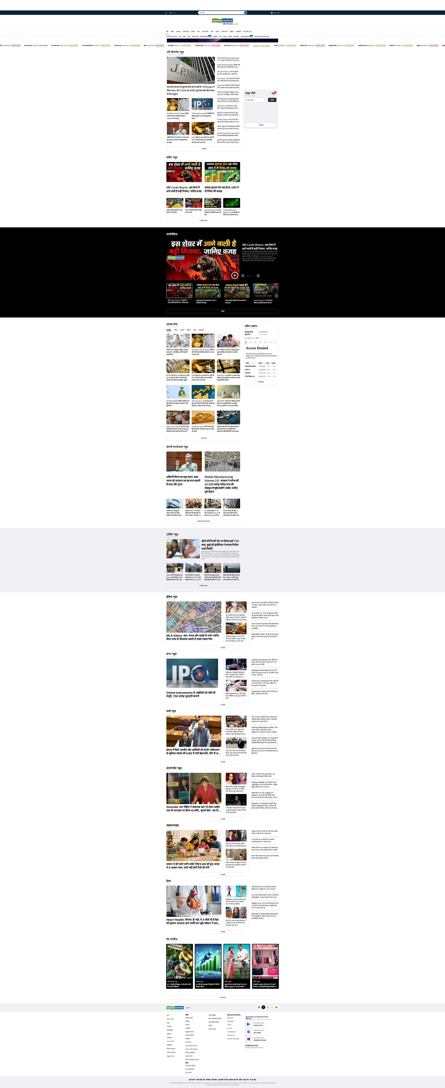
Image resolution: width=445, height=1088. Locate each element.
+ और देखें (260, 125)
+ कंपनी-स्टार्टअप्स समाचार (203, 521)
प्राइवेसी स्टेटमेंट (223, 1080)
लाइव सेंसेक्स (212, 1015)
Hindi (170, 12)
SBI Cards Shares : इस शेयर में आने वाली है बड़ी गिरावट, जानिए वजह (184, 189)
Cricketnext (231, 1032)
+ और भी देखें (260, 382)
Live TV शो (170, 1041)
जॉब (220, 36)
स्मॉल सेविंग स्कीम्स (214, 1022)
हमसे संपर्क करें (200, 1080)
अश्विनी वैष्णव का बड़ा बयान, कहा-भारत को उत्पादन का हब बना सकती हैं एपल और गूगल (178, 139)
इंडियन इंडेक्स (204, 36)
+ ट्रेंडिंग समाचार (203, 585)
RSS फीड (253, 1080)
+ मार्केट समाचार (203, 220)
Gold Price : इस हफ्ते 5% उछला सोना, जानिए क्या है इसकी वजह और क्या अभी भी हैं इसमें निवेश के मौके (228, 107)
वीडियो (232, 31)
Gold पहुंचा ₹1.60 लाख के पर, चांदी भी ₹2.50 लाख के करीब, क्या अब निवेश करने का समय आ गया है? (203, 139)
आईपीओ (187, 1039)
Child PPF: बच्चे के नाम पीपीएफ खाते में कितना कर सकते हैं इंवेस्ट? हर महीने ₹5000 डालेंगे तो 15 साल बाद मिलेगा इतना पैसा (228, 403)
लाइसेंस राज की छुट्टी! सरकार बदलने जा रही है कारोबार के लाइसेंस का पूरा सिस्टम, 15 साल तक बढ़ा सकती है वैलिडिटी (173, 513)
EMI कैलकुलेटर (190, 1069)
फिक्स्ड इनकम (171, 1049)
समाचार (178, 31)
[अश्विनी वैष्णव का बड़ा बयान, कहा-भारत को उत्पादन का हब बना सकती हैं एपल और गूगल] (178, 128)
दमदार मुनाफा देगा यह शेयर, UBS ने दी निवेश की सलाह (222, 189)
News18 (230, 1018)
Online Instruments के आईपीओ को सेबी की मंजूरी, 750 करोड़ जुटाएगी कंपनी (203, 115)
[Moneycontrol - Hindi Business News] (222, 22)
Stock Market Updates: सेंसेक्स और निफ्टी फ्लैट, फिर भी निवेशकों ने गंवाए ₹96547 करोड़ (228, 66)
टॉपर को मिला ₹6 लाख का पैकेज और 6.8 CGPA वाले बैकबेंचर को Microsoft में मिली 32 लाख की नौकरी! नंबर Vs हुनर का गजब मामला (193, 577)
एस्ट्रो (224, 36)
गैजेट (184, 36)
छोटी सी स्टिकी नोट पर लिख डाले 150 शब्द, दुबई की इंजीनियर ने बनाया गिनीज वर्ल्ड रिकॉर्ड (220, 544)
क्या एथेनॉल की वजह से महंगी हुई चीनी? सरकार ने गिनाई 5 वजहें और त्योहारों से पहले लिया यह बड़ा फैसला (228, 100)
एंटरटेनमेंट (236, 36)
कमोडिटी (238, 31)
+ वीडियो (222, 311)
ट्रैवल (217, 31)
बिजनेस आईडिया (190, 1052)
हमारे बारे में (192, 1080)
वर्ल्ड (180, 36)
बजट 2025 (170, 1019)
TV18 (229, 1025)
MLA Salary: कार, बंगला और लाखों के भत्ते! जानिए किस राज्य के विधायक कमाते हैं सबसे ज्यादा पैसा (228, 79)
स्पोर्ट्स (230, 36)
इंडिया (193, 31)
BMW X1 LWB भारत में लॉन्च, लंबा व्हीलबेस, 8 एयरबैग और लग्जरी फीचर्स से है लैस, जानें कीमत (228, 114)
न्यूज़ (168, 1023)
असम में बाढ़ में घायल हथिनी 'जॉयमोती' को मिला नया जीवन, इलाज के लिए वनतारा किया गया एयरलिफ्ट (228, 141)
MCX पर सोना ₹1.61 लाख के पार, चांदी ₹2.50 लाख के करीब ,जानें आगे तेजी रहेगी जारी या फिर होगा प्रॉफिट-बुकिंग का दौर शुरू (177, 377)
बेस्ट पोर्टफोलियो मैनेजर (215, 1019)
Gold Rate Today (191, 1046)
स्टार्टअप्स (188, 1042)
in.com (229, 1028)
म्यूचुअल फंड (170, 1056)
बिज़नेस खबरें (189, 1018)
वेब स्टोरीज (205, 31)
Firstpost (230, 1021)
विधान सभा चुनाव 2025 (192, 1059)
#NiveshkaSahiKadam (262, 36)
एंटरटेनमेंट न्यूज (174, 768)
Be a (235, 24)
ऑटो (189, 36)
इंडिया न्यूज (171, 596)
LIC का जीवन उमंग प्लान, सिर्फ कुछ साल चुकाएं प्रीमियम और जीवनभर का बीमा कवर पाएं (228, 352)
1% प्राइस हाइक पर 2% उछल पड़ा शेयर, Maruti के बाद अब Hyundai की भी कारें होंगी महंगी (212, 513)
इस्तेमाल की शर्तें (233, 1080)
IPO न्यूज (171, 653)
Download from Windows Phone (256, 1039)
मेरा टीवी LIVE (247, 31)
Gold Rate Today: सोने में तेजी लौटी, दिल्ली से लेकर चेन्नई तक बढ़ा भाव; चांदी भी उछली (203, 429)
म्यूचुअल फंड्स (189, 1032)
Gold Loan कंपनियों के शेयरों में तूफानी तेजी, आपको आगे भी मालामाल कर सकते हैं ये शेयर (228, 86)
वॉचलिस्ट (169, 1038)
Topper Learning (233, 1039)
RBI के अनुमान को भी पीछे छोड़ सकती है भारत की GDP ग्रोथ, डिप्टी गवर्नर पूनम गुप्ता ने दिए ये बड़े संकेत (228, 127)
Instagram (268, 1007)
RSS (272, 1007)
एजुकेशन (215, 36)
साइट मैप (246, 1080)
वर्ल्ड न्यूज (171, 711)
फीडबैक (208, 1080)
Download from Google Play (256, 1024)
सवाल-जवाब (212, 1029)
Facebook (259, 1007)
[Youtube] (276, 1007)
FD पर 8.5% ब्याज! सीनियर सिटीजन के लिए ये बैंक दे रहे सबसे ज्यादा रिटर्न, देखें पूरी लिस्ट (177, 403)
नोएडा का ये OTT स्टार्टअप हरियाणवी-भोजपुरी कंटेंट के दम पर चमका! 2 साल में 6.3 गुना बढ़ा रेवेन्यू (193, 513)
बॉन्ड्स (210, 1025)
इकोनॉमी (187, 1028)
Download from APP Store (256, 1031)
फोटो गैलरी (224, 31)
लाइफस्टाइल (195, 36)
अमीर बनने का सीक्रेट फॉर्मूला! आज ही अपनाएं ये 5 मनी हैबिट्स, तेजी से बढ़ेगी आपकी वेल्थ (228, 93)
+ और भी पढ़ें (203, 438)
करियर (241, 1080)
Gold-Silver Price (171, 36)
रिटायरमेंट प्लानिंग (190, 1066)
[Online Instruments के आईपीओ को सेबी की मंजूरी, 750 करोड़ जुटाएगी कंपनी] (203, 104)
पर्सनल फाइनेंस (171, 1052)
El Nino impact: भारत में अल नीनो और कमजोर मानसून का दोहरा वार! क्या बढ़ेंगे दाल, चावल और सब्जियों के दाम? (228, 120)
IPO (198, 31)
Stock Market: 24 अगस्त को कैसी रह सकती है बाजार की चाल (212, 212)
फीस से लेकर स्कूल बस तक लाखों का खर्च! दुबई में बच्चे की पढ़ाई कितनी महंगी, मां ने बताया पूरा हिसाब (212, 577)
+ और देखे (203, 149)
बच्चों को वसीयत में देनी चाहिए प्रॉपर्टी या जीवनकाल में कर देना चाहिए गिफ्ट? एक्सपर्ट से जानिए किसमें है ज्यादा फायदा (228, 429)
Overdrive (230, 1035)
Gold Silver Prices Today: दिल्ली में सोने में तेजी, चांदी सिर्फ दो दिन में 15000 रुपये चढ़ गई (177, 115)
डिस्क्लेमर (214, 1080)
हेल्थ (212, 31)
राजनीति (169, 1026)
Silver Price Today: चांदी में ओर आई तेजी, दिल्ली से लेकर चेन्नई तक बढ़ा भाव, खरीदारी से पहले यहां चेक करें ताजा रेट (177, 429)
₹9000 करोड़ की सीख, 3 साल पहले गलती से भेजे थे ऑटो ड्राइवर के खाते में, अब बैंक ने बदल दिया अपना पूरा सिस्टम (231, 513)
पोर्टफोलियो (170, 1030)
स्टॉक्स (187, 1025)
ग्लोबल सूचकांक (245, 36)
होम (167, 31)
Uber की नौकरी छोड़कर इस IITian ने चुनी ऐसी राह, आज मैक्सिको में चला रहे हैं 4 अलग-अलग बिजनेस (174, 577)
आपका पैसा (186, 31)
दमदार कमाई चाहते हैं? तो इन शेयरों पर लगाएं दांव (174, 211)
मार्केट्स (169, 1034)
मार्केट (172, 31)
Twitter (263, 1007)
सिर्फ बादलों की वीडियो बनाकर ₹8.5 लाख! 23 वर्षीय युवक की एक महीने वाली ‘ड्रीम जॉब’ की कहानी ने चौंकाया (231, 577)
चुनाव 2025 (189, 1056)
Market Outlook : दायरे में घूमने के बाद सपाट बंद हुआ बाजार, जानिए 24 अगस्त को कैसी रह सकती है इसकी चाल (228, 73)
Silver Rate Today (191, 1049)
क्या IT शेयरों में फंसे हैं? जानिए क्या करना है (193, 211)
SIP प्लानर (188, 1073)
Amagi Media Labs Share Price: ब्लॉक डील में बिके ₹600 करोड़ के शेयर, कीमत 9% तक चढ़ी (231, 212)
